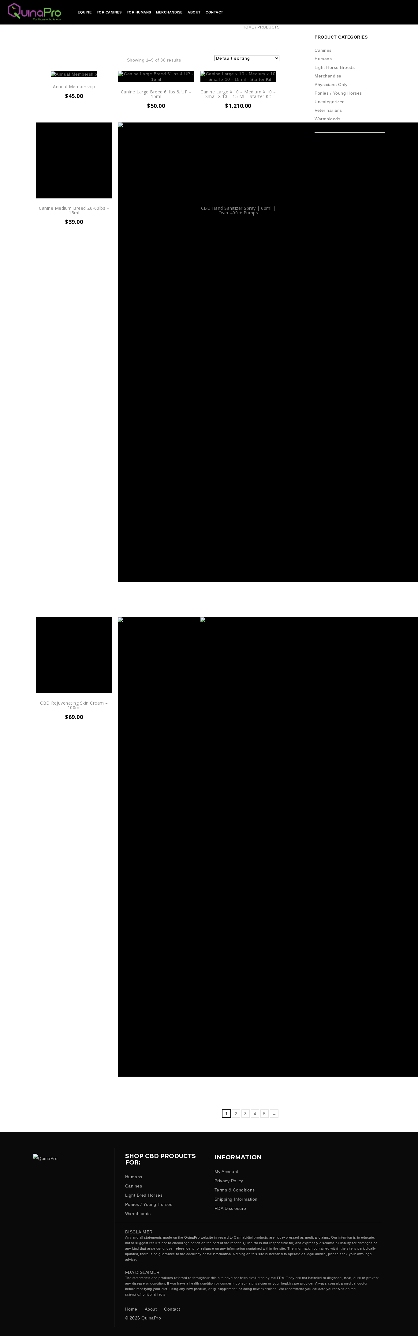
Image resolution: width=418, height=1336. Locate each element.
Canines (323, 50)
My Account (226, 1171)
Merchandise (169, 12)
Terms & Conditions (235, 1189)
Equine (84, 12)
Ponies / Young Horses (338, 93)
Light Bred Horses (144, 1195)
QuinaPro (151, 1317)
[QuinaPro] (34, 11)
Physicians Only (331, 84)
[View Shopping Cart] (410, 11)
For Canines (109, 12)
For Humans (139, 12)
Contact (214, 12)
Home (248, 27)
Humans (323, 58)
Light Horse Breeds (335, 67)
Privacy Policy (229, 1180)
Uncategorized (330, 101)
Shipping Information (236, 1199)
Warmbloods (327, 118)
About (194, 12)
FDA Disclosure (230, 1208)
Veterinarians (328, 110)
